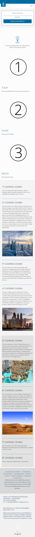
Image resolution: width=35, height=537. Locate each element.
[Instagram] (20, 534)
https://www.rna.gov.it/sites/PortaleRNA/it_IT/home (18, 518)
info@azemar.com (24, 502)
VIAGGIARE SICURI (19, 474)
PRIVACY (28, 474)
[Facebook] (15, 534)
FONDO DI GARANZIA (16, 476)
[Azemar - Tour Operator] (3, 4)
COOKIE (7, 476)
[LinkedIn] (17, 534)
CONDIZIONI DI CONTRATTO (12, 472)
